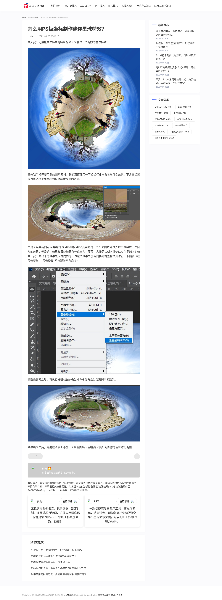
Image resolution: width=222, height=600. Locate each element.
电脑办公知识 (144, 5)
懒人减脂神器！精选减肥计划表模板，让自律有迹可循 (176, 33)
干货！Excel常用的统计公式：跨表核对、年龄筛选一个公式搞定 (176, 81)
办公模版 (181, 125)
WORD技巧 (71, 5)
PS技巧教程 (127, 5)
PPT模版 (180, 113)
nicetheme (92, 595)
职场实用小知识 (162, 5)
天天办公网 (68, 595)
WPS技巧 (113, 5)
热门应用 (55, 5)
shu (32, 36)
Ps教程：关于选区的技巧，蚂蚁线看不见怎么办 (175, 45)
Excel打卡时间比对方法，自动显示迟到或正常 (176, 57)
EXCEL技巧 (86, 5)
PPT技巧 (100, 5)
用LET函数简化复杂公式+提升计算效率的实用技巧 (176, 69)
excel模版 (185, 107)
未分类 (160, 131)
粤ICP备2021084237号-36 (110, 595)
